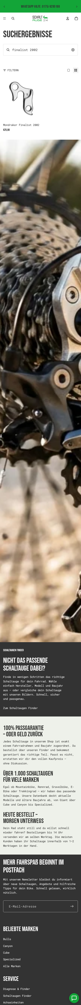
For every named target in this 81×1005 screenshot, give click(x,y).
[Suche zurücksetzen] (73, 49)
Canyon (8, 946)
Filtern (12, 70)
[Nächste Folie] (76, 6)
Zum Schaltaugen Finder (20, 708)
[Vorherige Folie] (4, 6)
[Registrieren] (72, 906)
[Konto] (67, 18)
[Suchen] (13, 18)
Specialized (11, 959)
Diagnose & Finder (16, 989)
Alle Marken (11, 966)
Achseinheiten (13, 1002)
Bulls (7, 939)
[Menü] (4, 18)
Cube (6, 952)
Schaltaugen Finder (17, 995)
